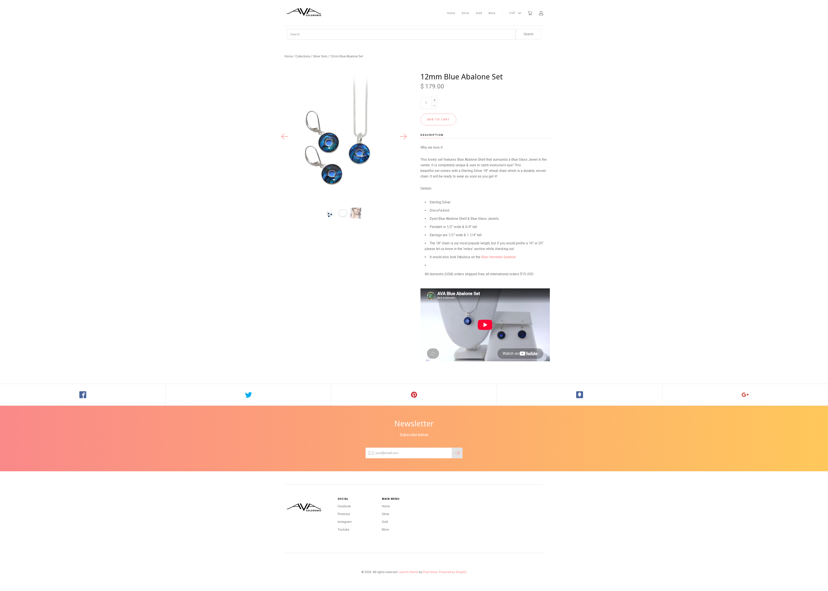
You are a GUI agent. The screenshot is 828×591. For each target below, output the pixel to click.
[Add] (745, 395)
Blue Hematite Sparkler (498, 257)
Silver (465, 13)
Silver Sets (320, 56)
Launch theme (408, 572)
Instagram (345, 521)
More (492, 13)
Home (451, 13)
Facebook (344, 506)
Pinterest (344, 514)
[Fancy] (579, 395)
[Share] (83, 395)
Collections (302, 56)
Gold (479, 13)
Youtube (343, 529)
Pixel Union (430, 572)
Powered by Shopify (452, 572)
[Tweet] (248, 395)
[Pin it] (414, 395)
